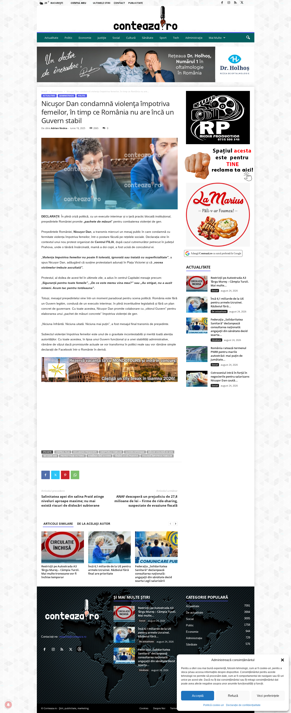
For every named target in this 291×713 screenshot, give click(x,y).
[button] (282, 660)
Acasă (44, 91)
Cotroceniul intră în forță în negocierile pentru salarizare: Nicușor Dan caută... (230, 376)
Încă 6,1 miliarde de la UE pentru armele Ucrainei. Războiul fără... (227, 302)
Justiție (102, 38)
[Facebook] (222, 3)
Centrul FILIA (63, 452)
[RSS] (235, 3)
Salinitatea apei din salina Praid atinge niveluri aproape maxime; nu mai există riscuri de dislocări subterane (72, 500)
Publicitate (135, 2)
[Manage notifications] (8, 704)
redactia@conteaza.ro (72, 636)
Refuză (233, 695)
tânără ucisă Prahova (126, 455)
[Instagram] (228, 3)
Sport (163, 38)
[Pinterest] (65, 475)
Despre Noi (159, 708)
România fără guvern (99, 455)
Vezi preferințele (268, 695)
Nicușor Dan (50, 455)
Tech (176, 38)
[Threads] (248, 3)
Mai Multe (215, 38)
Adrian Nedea (59, 128)
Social (116, 38)
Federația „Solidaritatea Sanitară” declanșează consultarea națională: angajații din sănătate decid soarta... (229, 327)
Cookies (144, 708)
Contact (119, 2)
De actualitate (219, 311)
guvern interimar (134, 452)
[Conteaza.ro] (145, 18)
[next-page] (175, 523)
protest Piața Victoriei (72, 455)
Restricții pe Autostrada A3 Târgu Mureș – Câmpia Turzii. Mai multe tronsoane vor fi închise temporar (60, 571)
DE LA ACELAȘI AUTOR (93, 524)
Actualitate (51, 38)
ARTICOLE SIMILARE (58, 524)
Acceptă (197, 695)
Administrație (193, 38)
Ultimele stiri (101, 2)
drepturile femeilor (111, 452)
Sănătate (147, 38)
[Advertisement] (109, 416)
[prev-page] (170, 523)
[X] (242, 3)
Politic (68, 38)
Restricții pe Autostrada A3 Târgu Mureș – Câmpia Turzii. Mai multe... (230, 281)
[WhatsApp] (75, 475)
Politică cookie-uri (213, 705)
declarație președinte (85, 452)
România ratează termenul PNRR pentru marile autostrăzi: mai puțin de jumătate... (228, 353)
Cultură (130, 38)
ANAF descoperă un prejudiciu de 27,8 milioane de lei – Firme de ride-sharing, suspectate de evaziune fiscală (145, 500)
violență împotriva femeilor (157, 455)
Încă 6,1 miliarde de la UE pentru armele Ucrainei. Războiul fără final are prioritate (109, 569)
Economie (85, 38)
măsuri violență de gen (160, 452)
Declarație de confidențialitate (243, 705)
